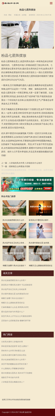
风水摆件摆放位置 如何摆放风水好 (15, 294)
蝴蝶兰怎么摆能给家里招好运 (13, 303)
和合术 (11, 400)
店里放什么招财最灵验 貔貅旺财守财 (15, 321)
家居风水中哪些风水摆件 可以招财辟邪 (16, 285)
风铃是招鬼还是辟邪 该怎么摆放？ (15, 346)
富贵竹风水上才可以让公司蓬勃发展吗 (16, 316)
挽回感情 (20, 400)
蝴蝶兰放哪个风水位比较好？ (13, 298)
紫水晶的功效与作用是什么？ (13, 312)
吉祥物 (24, 15)
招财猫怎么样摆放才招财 (19, 166)
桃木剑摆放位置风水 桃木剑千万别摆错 (16, 373)
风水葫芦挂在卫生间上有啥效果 (13, 289)
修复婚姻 (27, 400)
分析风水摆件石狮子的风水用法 (13, 355)
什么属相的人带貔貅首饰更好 (13, 368)
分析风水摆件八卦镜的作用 (12, 342)
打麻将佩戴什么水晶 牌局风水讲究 (15, 307)
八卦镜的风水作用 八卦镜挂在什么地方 (25, 163)
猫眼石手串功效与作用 (10, 377)
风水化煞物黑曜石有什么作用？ (13, 280)
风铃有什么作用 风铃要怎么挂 (13, 351)
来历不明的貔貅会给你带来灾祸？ (14, 364)
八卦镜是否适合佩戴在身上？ (13, 382)
